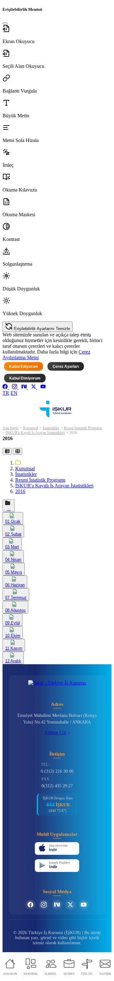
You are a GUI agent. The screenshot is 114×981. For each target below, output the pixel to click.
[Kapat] (5, 23)
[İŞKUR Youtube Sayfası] (84, 905)
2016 (20, 491)
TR (6, 393)
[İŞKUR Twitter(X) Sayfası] (70, 905)
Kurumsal (30, 428)
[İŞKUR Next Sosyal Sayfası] (57, 905)
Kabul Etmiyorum (25, 378)
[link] (6, 387)
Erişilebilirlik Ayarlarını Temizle (41, 328)
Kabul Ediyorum (23, 366)
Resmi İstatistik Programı (83, 428)
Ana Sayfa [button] (10, 428)
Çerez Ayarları (66, 366)
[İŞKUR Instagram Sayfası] (44, 905)
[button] (57, 34)
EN (13, 393)
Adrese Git (55, 732)
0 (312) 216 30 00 (57, 771)
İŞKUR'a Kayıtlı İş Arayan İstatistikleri (35, 433)
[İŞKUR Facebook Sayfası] (30, 905)
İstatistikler (51, 428)
